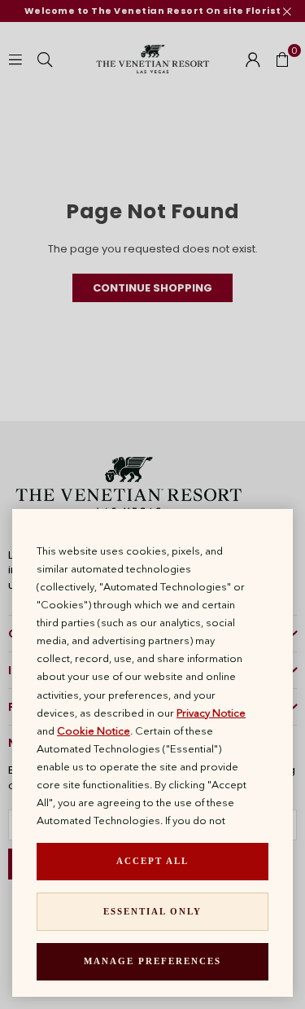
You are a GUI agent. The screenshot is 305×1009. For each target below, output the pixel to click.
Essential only (152, 911)
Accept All (152, 861)
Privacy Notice (211, 712)
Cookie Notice (93, 730)
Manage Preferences (152, 961)
